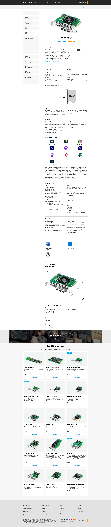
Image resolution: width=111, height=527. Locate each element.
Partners (79, 508)
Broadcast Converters (45, 506)
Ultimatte (24, 510)
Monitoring (43, 508)
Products (25, 2)
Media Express (46, 7)
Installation (40, 7)
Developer (43, 2)
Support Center (62, 506)
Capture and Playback (27, 513)
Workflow (30, 7)
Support (37, 2)
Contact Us (62, 508)
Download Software (57, 61)
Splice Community (63, 513)
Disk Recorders (25, 511)
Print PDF (71, 41)
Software (34, 7)
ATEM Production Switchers (27, 508)
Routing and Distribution (46, 513)
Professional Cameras (26, 505)
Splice (59, 2)
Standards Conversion (45, 505)
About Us (79, 506)
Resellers (31, 2)
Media (54, 2)
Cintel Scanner (25, 514)
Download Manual (48, 61)
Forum (64, 2)
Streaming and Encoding (46, 514)
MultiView (43, 511)
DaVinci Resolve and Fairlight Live (28, 506)
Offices (79, 505)
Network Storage (44, 510)
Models (51, 7)
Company (49, 2)
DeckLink (25, 7)
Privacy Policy (80, 511)
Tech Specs (56, 7)
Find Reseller (62, 41)
